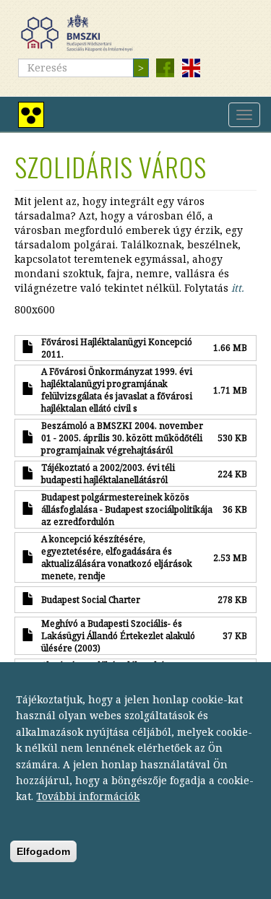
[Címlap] (82, 33)
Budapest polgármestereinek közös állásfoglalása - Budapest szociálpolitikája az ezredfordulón (126, 509)
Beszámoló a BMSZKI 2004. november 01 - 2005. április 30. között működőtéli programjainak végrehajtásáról (122, 438)
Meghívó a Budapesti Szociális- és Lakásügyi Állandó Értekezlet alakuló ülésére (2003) (118, 635)
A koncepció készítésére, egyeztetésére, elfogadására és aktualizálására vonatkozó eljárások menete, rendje (116, 557)
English (190, 67)
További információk (87, 796)
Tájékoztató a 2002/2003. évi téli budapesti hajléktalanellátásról (108, 473)
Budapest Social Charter (90, 599)
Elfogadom (43, 851)
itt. (237, 288)
